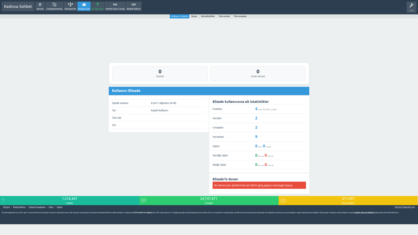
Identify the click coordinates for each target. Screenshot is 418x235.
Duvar (194, 16)
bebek (59, 207)
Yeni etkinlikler (208, 16)
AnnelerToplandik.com (405, 207)
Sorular (40, 9)
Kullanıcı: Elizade (179, 16)
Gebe (51, 207)
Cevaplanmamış (54, 9)
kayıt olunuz (286, 185)
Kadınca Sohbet (18, 6)
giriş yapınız (265, 185)
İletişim (6, 207)
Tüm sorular (224, 16)
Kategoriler (70, 9)
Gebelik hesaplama (37, 207)
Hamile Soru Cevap (115, 9)
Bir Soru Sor (98, 9)
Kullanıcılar (84, 9)
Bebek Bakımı (134, 9)
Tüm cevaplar (240, 16)
